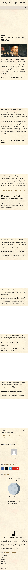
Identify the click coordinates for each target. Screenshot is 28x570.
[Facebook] (2, 468)
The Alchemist (5, 42)
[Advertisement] (14, 94)
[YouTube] (17, 468)
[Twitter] (10, 468)
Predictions (13, 444)
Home (2, 10)
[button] (26, 7)
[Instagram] (6, 468)
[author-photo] (14, 455)
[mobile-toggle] (2, 7)
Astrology (6, 10)
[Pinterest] (14, 468)
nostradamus (7, 444)
